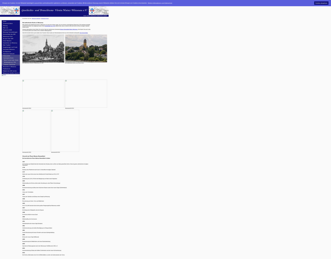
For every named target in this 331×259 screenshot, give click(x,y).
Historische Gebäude (36, 18)
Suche (88, 15)
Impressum (93, 15)
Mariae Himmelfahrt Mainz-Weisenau (69, 29)
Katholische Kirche (45, 18)
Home (84, 15)
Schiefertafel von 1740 (50, 26)
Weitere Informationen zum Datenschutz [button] (160, 3)
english (105, 15)
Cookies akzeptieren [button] (321, 3)
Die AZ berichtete (84, 32)
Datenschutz (100, 15)
